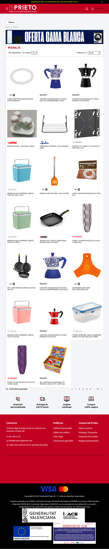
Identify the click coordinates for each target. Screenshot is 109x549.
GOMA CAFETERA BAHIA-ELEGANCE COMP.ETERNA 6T (20, 100)
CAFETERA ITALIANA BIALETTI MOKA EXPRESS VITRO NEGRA (85, 100)
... (94, 389)
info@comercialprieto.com (20, 441)
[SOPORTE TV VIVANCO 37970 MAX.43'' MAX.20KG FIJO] (87, 123)
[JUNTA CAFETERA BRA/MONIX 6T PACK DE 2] (87, 171)
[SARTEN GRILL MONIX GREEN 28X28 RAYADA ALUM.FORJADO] (54, 218)
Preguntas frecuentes (88, 436)
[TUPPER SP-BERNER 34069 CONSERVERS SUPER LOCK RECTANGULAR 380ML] (87, 312)
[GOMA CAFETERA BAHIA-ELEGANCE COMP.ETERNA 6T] (22, 76)
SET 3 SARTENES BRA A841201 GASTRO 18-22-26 (21, 288)
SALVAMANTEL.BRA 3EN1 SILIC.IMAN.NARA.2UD (81, 288)
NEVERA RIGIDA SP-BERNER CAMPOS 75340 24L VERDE (20, 241)
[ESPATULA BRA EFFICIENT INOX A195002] (54, 171)
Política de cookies (61, 432)
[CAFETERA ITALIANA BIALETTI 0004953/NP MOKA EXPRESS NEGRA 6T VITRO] (87, 76)
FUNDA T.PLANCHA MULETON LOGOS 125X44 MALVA (21, 383)
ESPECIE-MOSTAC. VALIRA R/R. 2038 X (20, 146)
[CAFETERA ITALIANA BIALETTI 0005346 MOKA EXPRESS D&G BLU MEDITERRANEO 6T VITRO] (54, 76)
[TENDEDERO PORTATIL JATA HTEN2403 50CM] (54, 123)
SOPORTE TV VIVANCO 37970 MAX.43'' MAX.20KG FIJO (86, 147)
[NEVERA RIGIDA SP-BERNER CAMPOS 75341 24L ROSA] (22, 312)
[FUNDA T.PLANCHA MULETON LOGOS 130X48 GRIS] (87, 218)
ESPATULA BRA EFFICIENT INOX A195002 (54, 193)
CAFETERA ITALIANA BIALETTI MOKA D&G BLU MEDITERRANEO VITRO (53, 100)
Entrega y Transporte (88, 432)
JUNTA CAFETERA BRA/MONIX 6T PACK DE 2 (86, 194)
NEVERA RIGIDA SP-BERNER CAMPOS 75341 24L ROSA (20, 336)
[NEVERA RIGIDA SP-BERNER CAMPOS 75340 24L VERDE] (22, 218)
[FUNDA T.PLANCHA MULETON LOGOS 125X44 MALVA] (22, 359)
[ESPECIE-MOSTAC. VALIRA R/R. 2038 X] (22, 123)
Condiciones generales (63, 441)
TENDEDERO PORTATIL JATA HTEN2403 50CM (54, 147)
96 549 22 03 (15, 436)
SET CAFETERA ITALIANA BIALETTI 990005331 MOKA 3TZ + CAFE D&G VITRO (52, 383)
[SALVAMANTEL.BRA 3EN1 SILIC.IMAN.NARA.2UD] (87, 265)
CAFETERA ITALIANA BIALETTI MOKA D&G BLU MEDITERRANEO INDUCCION (54, 288)
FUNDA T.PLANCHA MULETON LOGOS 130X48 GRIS (86, 241)
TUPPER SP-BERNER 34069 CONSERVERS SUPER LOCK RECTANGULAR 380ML (86, 336)
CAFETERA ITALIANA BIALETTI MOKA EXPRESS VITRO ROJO (53, 336)
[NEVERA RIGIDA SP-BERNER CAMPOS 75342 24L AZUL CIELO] (22, 171)
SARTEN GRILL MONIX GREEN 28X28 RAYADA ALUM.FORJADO (53, 241)
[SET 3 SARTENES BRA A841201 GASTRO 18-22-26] (22, 265)
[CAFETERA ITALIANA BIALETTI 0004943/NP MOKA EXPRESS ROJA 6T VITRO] (54, 312)
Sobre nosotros (85, 428)
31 (98, 389)
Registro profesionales (89, 441)
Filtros (11, 22)
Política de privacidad (62, 428)
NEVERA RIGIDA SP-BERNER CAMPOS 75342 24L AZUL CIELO (20, 194)
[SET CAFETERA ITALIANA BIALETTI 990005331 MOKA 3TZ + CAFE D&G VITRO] (54, 359)
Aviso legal (58, 436)
